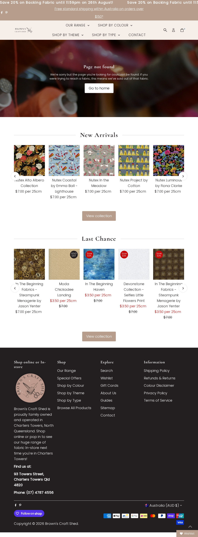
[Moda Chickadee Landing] (64, 264)
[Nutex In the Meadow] (99, 160)
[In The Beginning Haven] (99, 264)
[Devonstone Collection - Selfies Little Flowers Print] (133, 264)
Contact (137, 35)
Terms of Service (158, 400)
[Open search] (165, 30)
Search (107, 370)
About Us (108, 393)
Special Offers (69, 378)
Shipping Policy (157, 370)
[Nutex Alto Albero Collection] (29, 160)
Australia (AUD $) (164, 505)
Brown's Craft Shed (61, 523)
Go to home (99, 88)
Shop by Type (104, 35)
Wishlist (107, 378)
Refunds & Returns (159, 378)
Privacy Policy (155, 393)
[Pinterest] (6, 12)
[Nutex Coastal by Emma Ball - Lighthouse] (64, 160)
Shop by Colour (114, 25)
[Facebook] (1, 12)
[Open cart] (182, 30)
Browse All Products (74, 407)
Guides (106, 400)
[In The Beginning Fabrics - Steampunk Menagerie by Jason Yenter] (29, 264)
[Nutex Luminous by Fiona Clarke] (168, 160)
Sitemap (108, 407)
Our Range (76, 25)
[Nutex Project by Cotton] (133, 160)
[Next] (183, 176)
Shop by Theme (66, 35)
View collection (99, 215)
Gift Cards (109, 385)
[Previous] (15, 176)
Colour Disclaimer (159, 385)
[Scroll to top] (190, 526)
